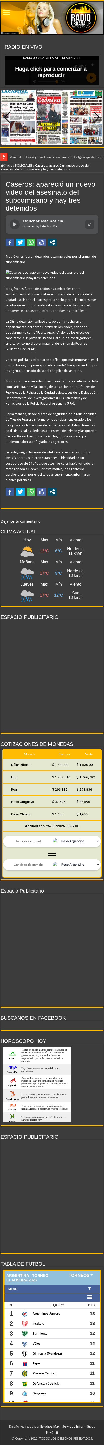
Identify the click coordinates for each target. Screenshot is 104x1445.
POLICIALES (23, 165)
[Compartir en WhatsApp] (31, 242)
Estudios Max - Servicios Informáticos (67, 1426)
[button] (96, 117)
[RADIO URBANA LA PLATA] (52, 18)
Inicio (8, 165)
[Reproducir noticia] (15, 224)
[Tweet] (20, 242)
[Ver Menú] (6, 13)
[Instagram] (51, 1433)
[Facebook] (46, 1433)
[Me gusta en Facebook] (41, 242)
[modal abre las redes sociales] (52, 242)
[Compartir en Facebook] (10, 242)
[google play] (57, 1433)
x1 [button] (90, 224)
